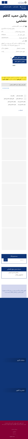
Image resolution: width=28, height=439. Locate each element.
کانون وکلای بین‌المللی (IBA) (17, 292)
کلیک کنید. (5, 79)
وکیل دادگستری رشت (21, 104)
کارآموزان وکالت (19, 275)
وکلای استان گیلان (19, 95)
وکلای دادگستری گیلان (12, 101)
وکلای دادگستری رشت (21, 101)
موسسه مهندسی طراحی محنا (7, 424)
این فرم (19, 79)
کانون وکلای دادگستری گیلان (9, 98)
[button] (18, 71)
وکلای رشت (12, 95)
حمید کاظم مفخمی (19, 98)
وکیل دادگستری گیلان (12, 104)
